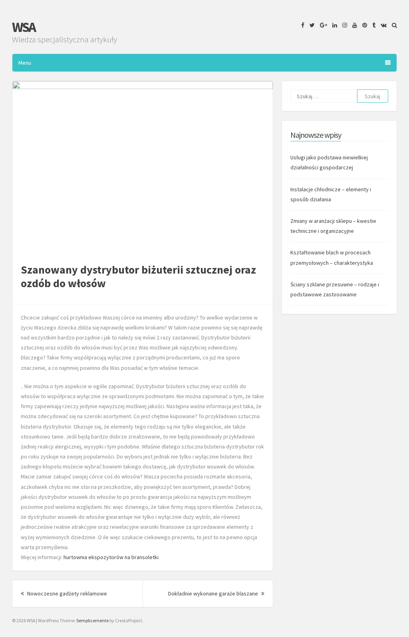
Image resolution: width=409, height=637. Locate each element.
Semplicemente (92, 620)
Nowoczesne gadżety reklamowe (66, 593)
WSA (23, 27)
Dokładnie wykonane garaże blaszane (216, 593)
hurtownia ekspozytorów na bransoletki (111, 557)
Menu (24, 62)
